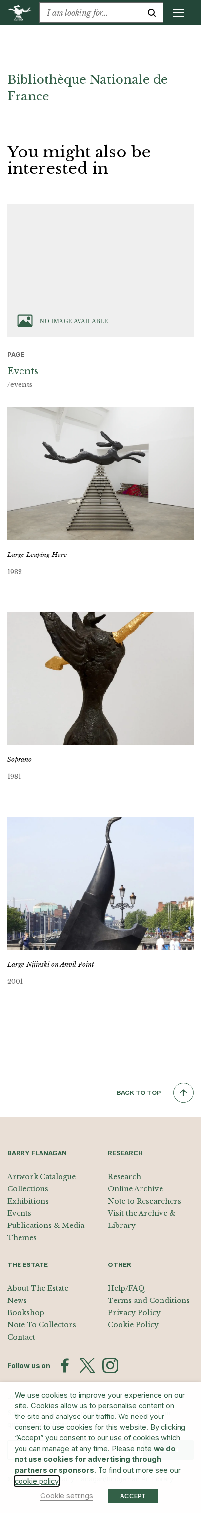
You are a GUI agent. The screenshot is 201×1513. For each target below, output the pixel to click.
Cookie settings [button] (66, 1496)
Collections (27, 1189)
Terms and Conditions (149, 1300)
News (17, 1300)
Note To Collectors (41, 1325)
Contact (21, 1337)
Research (124, 1176)
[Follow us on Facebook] (65, 1365)
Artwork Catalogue (41, 1176)
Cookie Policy (133, 1325)
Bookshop (25, 1312)
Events (19, 1213)
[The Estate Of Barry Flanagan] (23, 12)
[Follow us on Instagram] (110, 1365)
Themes (22, 1237)
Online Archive (135, 1189)
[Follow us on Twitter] (87, 1365)
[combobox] (90, 12)
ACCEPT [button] (133, 1496)
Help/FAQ (126, 1288)
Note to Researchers (144, 1201)
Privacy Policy (134, 1312)
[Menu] (178, 13)
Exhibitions (28, 1201)
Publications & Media (45, 1225)
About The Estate (37, 1288)
